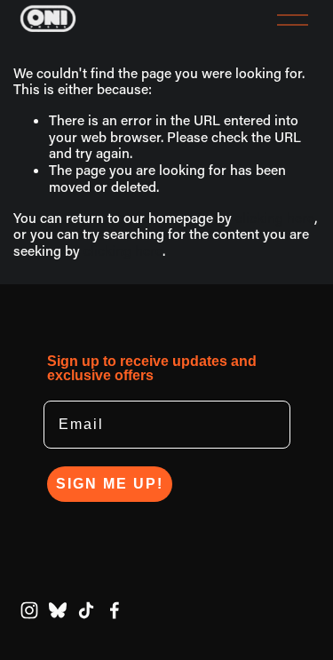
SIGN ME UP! (109, 483)
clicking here (274, 218)
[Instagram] (29, 610)
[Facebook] (114, 610)
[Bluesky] (58, 610)
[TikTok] (86, 610)
